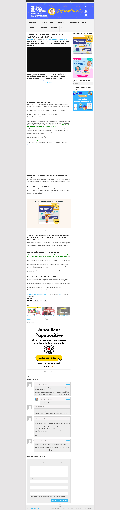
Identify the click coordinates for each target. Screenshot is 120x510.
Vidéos (52, 22)
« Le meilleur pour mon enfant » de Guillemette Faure (38, 294)
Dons (62, 28)
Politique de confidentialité (75, 508)
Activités (32, 28)
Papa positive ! (35, 508)
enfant (35, 376)
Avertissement (88, 508)
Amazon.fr (60, 294)
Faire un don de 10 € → (49, 371)
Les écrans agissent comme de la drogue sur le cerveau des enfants (63, 317)
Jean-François (30, 39)
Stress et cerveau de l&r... (77, 1)
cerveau (31, 376)
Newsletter (54, 28)
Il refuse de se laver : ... (64, 1)
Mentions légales (55, 508)
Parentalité (43, 22)
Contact (64, 508)
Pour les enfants (74, 22)
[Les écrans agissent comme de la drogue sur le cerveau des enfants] (63, 311)
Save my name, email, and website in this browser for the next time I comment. (48, 496)
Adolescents (61, 22)
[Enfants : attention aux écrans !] (48, 311)
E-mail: (31, 485)
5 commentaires (63, 39)
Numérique (53, 39)
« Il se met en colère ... (38, 1)
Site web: (31, 491)
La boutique (32, 22)
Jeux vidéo (49, 39)
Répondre (68, 384)
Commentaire (33, 465)
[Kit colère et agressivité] (83, 55)
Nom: (31, 478)
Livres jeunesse (42, 28)
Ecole (84, 22)
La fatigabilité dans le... (51, 1)
